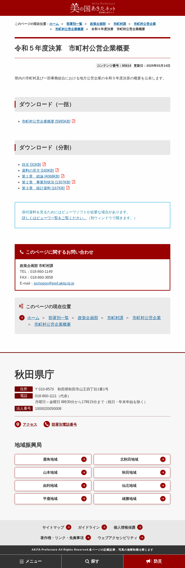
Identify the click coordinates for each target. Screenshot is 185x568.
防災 (158, 561)
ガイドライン (89, 527)
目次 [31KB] (31, 164)
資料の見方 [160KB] (38, 170)
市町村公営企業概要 (69, 29)
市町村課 (119, 24)
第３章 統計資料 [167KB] (43, 188)
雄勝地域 (129, 499)
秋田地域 (129, 472)
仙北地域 (129, 485)
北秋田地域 (129, 459)
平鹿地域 (50, 499)
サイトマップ (53, 527)
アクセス (30, 424)
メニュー (33, 561)
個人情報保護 (124, 527)
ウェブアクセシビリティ (117, 538)
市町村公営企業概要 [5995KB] (46, 121)
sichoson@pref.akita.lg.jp (54, 283)
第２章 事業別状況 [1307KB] (46, 182)
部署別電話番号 (64, 424)
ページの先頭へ (174, 547)
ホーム (54, 24)
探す (95, 561)
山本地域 (50, 472)
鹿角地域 (50, 459)
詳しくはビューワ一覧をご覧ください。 (54, 218)
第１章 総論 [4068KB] (40, 176)
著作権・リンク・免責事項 (62, 538)
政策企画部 (98, 24)
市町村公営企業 (145, 24)
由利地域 (50, 485)
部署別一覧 (74, 24)
